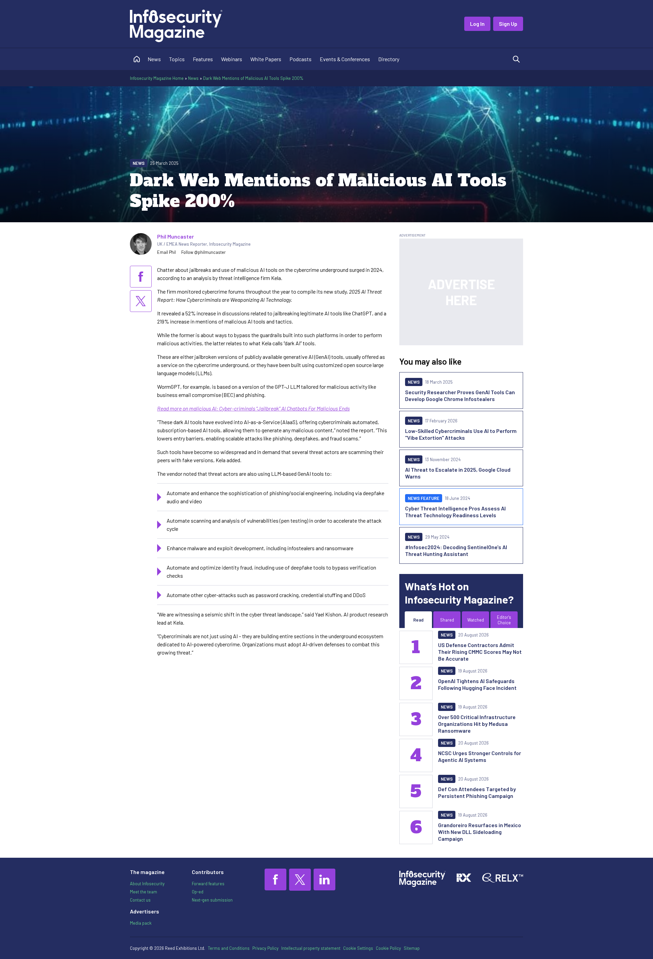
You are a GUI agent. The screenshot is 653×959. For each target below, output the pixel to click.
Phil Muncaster (175, 236)
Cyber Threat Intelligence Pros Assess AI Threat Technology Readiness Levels (455, 511)
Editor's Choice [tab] (504, 619)
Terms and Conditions (229, 948)
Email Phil (166, 252)
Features (203, 59)
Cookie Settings (358, 948)
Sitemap (412, 948)
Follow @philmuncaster (203, 252)
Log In (477, 23)
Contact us (140, 900)
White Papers (265, 59)
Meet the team (143, 891)
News (154, 59)
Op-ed (197, 891)
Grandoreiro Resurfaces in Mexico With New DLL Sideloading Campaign (479, 832)
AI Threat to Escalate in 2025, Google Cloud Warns (457, 473)
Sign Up (508, 23)
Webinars (231, 59)
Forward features (208, 883)
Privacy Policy (265, 948)
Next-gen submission (212, 900)
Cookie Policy (388, 948)
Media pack (140, 923)
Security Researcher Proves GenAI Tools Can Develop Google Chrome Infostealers (460, 395)
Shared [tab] (447, 620)
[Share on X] (141, 301)
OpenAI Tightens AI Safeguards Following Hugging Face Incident (477, 684)
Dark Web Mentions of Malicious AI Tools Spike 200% (253, 78)
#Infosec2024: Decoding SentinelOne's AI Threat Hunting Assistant (456, 550)
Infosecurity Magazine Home (157, 78)
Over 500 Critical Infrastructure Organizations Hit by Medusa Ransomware (477, 724)
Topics (177, 59)
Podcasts (300, 59)
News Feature (423, 498)
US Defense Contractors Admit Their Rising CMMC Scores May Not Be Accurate (480, 652)
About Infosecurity (147, 883)
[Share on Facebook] (141, 276)
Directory (388, 59)
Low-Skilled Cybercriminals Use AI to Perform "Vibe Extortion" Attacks (461, 434)
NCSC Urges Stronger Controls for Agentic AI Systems (479, 756)
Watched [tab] (475, 620)
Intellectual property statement (310, 948)
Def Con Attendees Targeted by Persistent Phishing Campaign (477, 792)
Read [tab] (418, 620)
